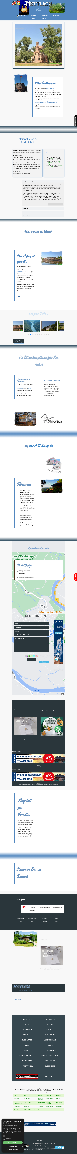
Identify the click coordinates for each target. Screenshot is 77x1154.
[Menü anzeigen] (18, 297)
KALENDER (27, 1045)
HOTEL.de (57, 1098)
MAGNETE (50, 1029)
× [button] (22, 1120)
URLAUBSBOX (58, 1106)
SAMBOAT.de (17, 1106)
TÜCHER (27, 1050)
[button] (28, 334)
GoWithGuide (49, 1098)
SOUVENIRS (56, 16)
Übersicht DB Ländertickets (45, 907)
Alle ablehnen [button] (13, 1146)
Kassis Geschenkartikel (18, 1103)
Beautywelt (58, 1095)
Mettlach (52, 158)
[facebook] (56, 1147)
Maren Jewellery (48, 1103)
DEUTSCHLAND (22, 16)
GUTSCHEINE (50, 1066)
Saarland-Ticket (32, 910)
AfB (15, 1095)
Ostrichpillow (58, 1102)
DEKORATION (50, 1035)
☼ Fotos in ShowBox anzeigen (19, 341)
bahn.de (48, 1095)
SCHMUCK (27, 1035)
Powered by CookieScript (12, 1150)
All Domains (27, 1095)
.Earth (49, 1138)
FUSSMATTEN (27, 1040)
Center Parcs (27, 1098)
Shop (29, 388)
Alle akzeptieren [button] (12, 1142)
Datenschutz (28, 1138)
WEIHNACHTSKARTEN (49, 1055)
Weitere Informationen (17, 1132)
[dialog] (13, 1136)
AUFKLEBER (27, 1019)
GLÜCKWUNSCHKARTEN (27, 1055)
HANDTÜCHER (27, 1066)
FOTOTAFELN (27, 1061)
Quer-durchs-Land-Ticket (57, 907)
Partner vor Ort (59, 1138)
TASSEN (27, 1024)
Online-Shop (39, 1140)
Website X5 (17, 1109)
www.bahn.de (32, 907)
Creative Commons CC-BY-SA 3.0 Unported (54, 163)
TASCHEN (49, 1024)
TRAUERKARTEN (49, 1050)
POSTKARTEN (50, 1019)
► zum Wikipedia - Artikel (55, 204)
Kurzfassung (56, 164)
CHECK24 (16, 1098)
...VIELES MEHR (50, 1076)
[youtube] (59, 1147)
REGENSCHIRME (50, 1040)
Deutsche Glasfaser (40, 1099)
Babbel (40, 1095)
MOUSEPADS (27, 1029)
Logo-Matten (41, 1102)
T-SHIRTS (49, 1045)
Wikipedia (56, 160)
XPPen (40, 1109)
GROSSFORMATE (49, 1061)
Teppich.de (26, 1106)
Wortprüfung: (32, 653)
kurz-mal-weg (27, 1102)
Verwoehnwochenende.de (31, 1109)
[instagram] (62, 1147)
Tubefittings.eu (49, 1106)
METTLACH (33, 16)
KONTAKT (45, 18)
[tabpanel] (48, 98)
